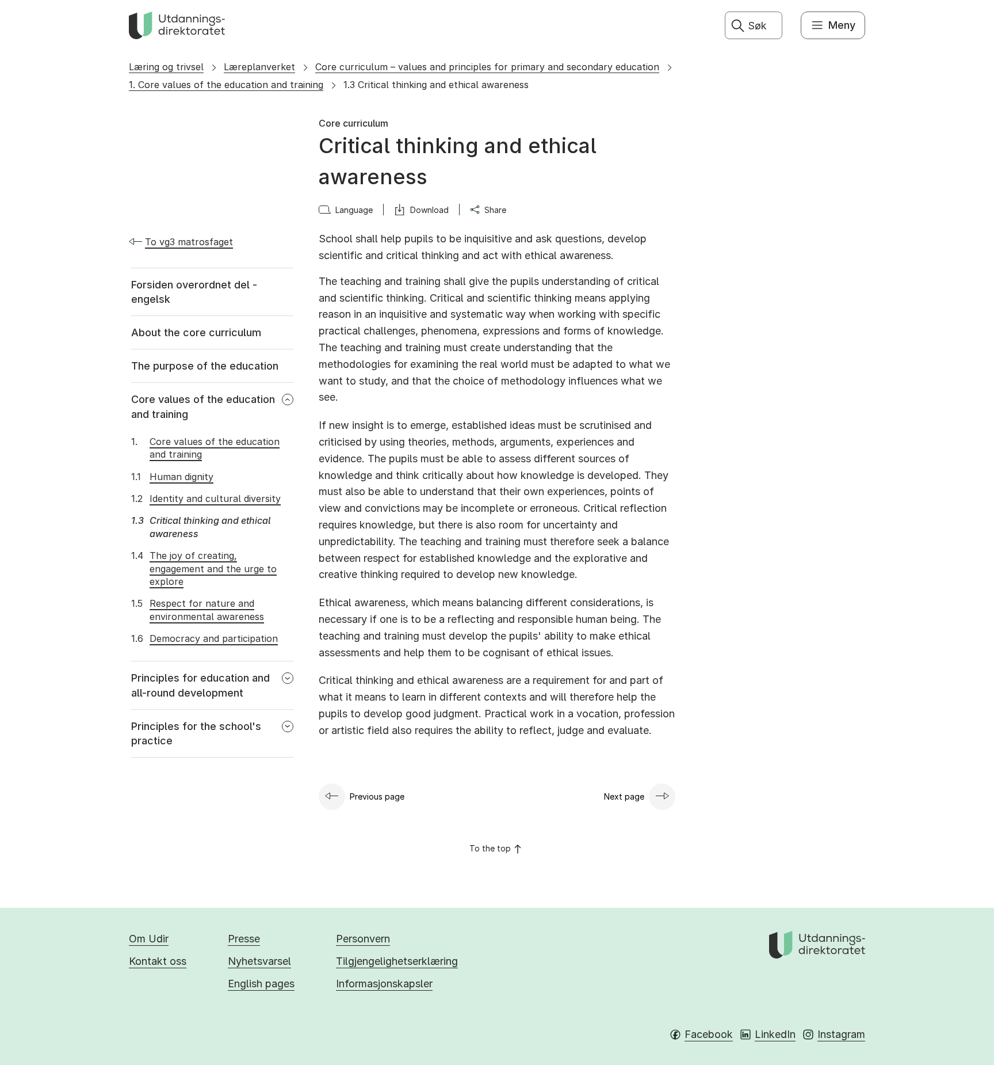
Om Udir (149, 939)
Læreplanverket (259, 67)
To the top (490, 848)
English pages (261, 983)
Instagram (841, 1034)
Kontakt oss (157, 961)
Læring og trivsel (166, 67)
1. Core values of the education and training (226, 84)
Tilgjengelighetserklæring (397, 961)
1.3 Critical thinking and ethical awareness (436, 84)
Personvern (363, 939)
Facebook (709, 1034)
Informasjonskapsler (384, 983)
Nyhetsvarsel (259, 961)
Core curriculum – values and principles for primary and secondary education (487, 67)
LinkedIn (775, 1034)
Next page (624, 796)
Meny (841, 25)
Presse (244, 939)
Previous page (377, 796)
